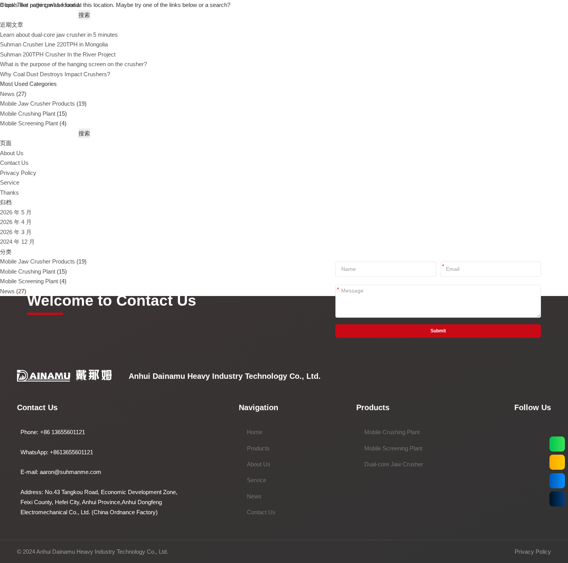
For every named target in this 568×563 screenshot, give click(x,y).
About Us (12, 153)
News (7, 94)
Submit (438, 331)
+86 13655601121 (62, 432)
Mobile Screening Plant (29, 123)
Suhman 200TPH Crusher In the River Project (58, 54)
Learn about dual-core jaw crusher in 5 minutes (59, 34)
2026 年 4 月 (16, 222)
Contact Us (14, 162)
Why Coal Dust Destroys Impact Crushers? (55, 74)
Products (258, 448)
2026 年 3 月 (16, 232)
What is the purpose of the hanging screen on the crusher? (73, 64)
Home (254, 432)
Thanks (9, 192)
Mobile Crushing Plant (27, 113)
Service (9, 182)
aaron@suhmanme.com (70, 472)
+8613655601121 (71, 452)
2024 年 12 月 (17, 241)
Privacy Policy (18, 172)
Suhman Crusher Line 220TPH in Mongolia (54, 44)
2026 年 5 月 (16, 212)
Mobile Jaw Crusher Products (37, 103)
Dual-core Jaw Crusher (393, 464)
